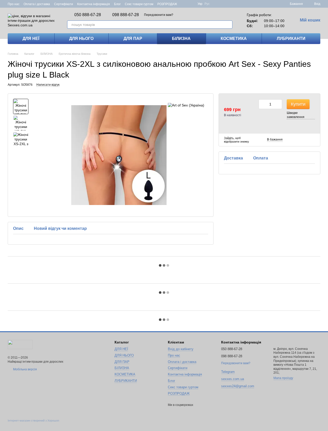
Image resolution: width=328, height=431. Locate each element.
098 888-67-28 (125, 15)
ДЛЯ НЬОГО (81, 38)
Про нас (13, 4)
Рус (207, 3)
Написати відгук (47, 85)
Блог (117, 4)
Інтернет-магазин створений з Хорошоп (33, 420)
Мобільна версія (24, 369)
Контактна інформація (93, 4)
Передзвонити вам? (158, 15)
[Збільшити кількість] (278, 104)
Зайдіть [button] (229, 137)
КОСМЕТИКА (234, 38)
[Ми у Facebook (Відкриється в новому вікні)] (184, 4)
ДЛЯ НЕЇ (31, 38)
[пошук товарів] (228, 24)
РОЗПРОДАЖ (167, 4)
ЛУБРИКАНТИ (291, 38)
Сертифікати (63, 4)
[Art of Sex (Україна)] (186, 105)
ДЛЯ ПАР (133, 38)
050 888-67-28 (87, 15)
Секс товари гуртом (139, 4)
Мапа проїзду (283, 378)
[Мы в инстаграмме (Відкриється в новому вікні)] (190, 4)
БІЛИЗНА (181, 38)
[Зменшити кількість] (262, 104)
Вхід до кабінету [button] (180, 349)
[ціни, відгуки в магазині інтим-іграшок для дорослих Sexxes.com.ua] (20, 344)
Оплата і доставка (37, 4)
